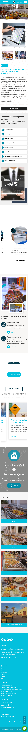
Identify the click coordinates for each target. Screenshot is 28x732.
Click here (16, 485)
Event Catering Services (7, 691)
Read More (12, 654)
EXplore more (14, 260)
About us (3, 670)
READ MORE (14, 108)
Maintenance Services (6, 695)
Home (2, 668)
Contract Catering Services (7, 685)
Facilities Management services (8, 687)
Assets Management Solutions (8, 693)
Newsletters (4, 672)
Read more (7, 436)
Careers (3, 676)
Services (3, 674)
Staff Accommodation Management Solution (11, 689)
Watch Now (16, 375)
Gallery (2, 678)
